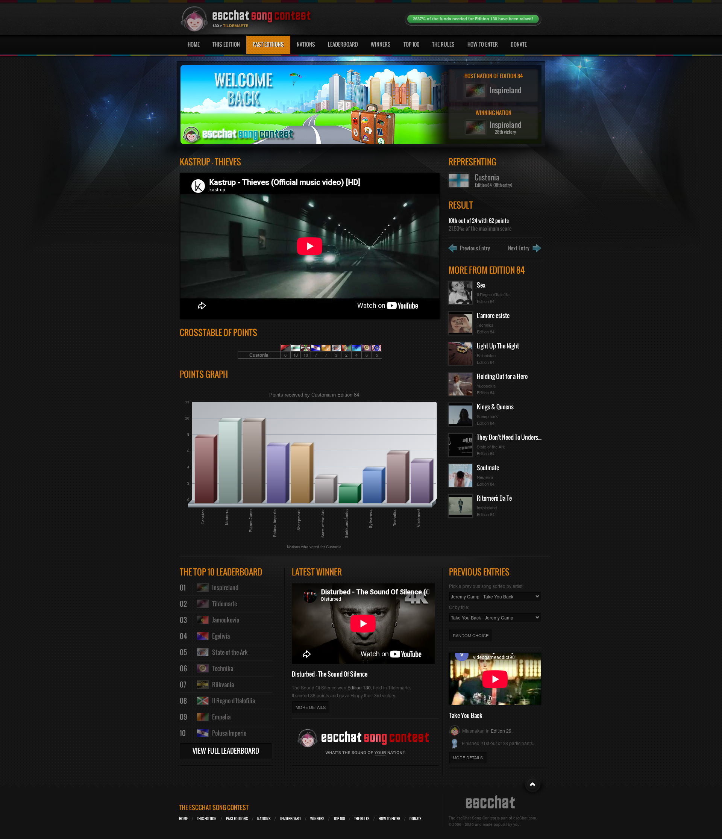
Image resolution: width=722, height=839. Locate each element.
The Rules (443, 44)
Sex (481, 284)
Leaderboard (343, 44)
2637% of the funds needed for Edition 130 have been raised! (473, 18)
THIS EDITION (207, 818)
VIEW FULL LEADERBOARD (226, 751)
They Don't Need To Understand (513, 437)
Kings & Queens (495, 406)
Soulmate (488, 467)
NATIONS (263, 818)
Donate (519, 44)
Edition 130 (359, 687)
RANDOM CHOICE (470, 635)
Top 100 (411, 44)
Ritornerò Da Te (494, 498)
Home (194, 44)
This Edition (226, 44)
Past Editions (268, 44)
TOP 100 (339, 818)
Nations (306, 44)
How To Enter (482, 44)
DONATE (415, 818)
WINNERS (317, 818)
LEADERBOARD (290, 818)
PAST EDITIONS (237, 818)
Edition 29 (501, 730)
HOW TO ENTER (389, 818)
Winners (381, 44)
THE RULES (361, 818)
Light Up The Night (498, 345)
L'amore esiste (493, 315)
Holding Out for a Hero (502, 376)
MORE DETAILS (311, 707)
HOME (183, 818)
